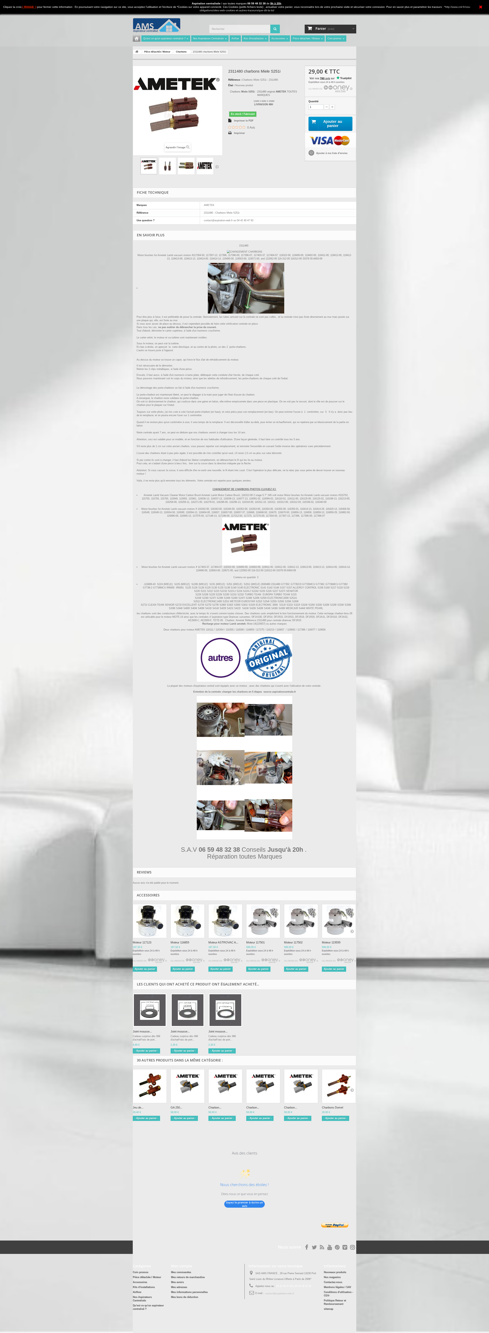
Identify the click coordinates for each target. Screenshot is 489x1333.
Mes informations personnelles (189, 1292)
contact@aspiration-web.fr (279, 1293)
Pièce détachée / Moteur (306, 38)
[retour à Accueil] (136, 51)
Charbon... (214, 1107)
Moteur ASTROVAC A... (223, 942)
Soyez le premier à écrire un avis (244, 1204)
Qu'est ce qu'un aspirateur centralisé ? (164, 38)
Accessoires (278, 38)
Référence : (234, 79)
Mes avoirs (177, 1282)
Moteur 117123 (142, 942)
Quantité (313, 101)
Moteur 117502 (293, 942)
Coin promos (335, 38)
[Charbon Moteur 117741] (301, 1086)
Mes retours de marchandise (188, 1277)
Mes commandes (181, 1272)
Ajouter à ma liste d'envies (331, 153)
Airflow (235, 38)
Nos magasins (332, 1277)
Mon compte (181, 1266)
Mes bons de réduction (184, 1297)
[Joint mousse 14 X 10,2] (225, 1010)
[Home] (136, 38)
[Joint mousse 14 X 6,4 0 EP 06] (150, 1010)
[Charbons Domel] (339, 1086)
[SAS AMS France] (168, 25)
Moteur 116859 (180, 942)
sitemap (328, 1308)
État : (231, 85)
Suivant (217, 167)
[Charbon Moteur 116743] (263, 1086)
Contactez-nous (333, 1282)
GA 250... (176, 1107)
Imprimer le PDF (243, 120)
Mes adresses (179, 1287)
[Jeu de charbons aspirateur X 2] (150, 1086)
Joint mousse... (142, 1031)
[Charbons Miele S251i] (148, 166)
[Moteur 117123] (150, 921)
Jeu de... (138, 1107)
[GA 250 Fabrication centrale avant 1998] (188, 1086)
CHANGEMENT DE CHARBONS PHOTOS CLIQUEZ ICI (245, 489)
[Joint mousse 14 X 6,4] (188, 1010)
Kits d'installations (254, 38)
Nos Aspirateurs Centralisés (208, 38)
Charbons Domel (332, 1107)
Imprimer (239, 133)
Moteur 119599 (331, 942)
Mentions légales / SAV (337, 1287)
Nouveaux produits (335, 1272)
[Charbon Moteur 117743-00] (225, 1086)
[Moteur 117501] (263, 921)
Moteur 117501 (255, 942)
